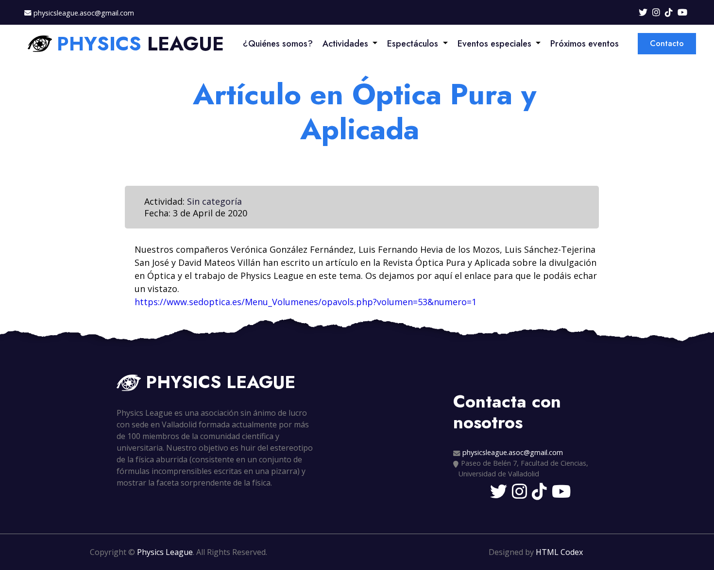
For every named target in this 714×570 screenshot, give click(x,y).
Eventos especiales (494, 43)
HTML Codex (559, 552)
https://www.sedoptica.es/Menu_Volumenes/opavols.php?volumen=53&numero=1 (305, 302)
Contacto (667, 43)
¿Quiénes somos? (278, 43)
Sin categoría (214, 201)
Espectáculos (412, 43)
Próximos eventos (584, 43)
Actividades (345, 43)
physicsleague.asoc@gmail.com (84, 12)
